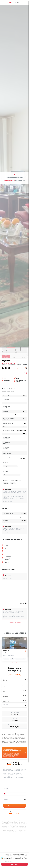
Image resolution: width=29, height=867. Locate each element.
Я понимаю (14, 864)
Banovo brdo (5, 363)
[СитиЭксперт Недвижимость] (14, 2)
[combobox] (17, 794)
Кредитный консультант (9, 768)
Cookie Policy (7, 858)
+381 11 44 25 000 (15, 813)
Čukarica (12, 363)
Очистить (23, 680)
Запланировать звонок (14, 806)
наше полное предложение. (14, 182)
